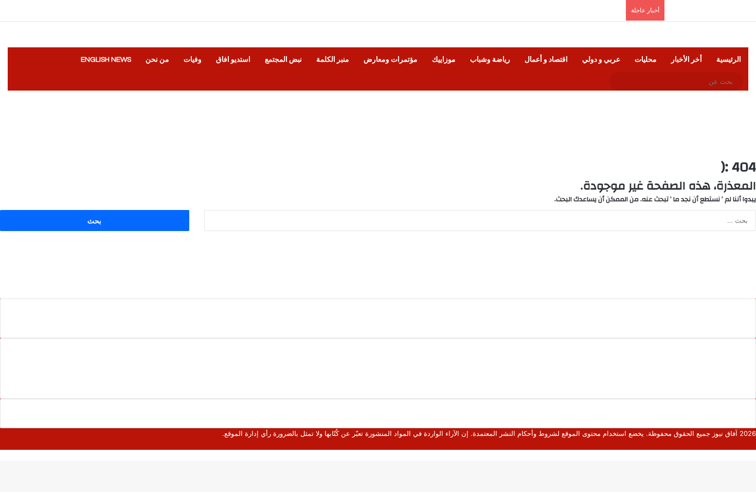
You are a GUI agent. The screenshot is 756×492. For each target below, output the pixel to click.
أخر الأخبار (686, 59)
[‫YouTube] (728, 444)
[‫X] (745, 444)
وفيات (193, 59)
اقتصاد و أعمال (546, 59)
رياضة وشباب (490, 59)
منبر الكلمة (332, 59)
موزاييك (444, 59)
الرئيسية (728, 59)
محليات (646, 59)
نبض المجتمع (283, 59)
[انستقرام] (720, 444)
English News (106, 59)
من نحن (157, 59)
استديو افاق (233, 59)
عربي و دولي (601, 59)
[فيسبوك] (753, 444)
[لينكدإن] (737, 444)
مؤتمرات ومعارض (391, 59)
